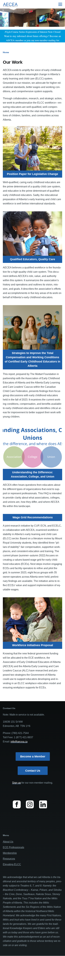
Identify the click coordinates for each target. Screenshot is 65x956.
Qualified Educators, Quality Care (32, 259)
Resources (9, 858)
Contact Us (32, 770)
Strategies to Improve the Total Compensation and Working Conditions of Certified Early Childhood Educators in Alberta (32, 359)
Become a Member (32, 756)
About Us (8, 841)
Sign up (16, 782)
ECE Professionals (13, 847)
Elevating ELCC (12, 864)
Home (6, 52)
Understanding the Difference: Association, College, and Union (32, 474)
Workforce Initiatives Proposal (32, 645)
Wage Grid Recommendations (32, 517)
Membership (10, 853)
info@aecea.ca (19, 741)
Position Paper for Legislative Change (32, 174)
